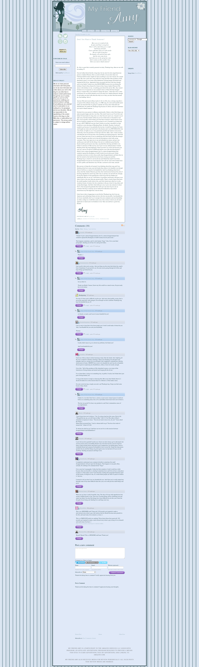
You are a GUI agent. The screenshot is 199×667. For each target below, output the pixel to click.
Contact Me (115, 31)
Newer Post (78, 634)
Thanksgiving (104, 218)
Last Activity (92, 229)
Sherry (81, 413)
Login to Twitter (103, 562)
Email (93, 565)
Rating (86, 229)
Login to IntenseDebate (80, 562)
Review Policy (105, 31)
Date (81, 229)
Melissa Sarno (83, 491)
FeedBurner (66, 73)
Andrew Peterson (88, 218)
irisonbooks (83, 459)
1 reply (87, 246)
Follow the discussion (123, 225)
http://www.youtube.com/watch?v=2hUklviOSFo (89, 524)
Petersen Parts (83, 532)
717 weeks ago (88, 232)
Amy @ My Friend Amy (87, 251)
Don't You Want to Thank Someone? (90, 39)
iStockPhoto (138, 73)
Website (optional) (113, 565)
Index (97, 31)
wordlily (82, 354)
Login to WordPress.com (92, 562)
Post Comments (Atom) (89, 638)
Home (84, 31)
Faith (97, 218)
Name (76, 565)
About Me (91, 31)
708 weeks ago (90, 508)
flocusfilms (83, 508)
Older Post (122, 634)
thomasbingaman (85, 322)
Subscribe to (78, 572)
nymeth (82, 232)
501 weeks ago (91, 532)
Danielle (81, 438)
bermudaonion (84, 263)
